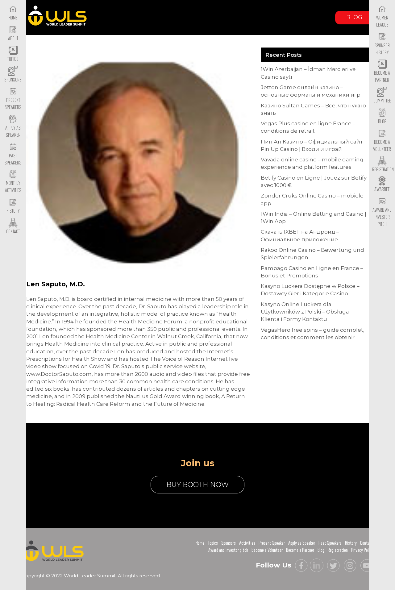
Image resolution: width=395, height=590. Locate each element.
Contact (366, 543)
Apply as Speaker (13, 132)
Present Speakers (13, 104)
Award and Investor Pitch (382, 217)
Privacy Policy (362, 550)
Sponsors (228, 543)
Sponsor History (382, 49)
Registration (338, 550)
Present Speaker (272, 543)
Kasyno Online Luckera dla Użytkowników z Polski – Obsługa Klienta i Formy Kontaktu (305, 311)
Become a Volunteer (382, 146)
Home (200, 543)
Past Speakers (13, 159)
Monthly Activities (13, 187)
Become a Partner (382, 77)
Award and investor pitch (228, 550)
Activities (247, 543)
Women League (382, 21)
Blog (354, 17)
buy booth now (197, 484)
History (351, 543)
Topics (213, 543)
